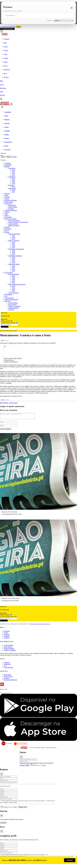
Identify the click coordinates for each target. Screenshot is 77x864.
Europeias (11, 185)
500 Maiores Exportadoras (16, 249)
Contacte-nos (4, 26)
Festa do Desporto (13, 274)
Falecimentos (8, 294)
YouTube (6, 638)
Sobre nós (7, 301)
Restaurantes (12, 205)
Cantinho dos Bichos (11, 210)
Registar (9, 156)
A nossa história (13, 303)
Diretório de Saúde (13, 264)
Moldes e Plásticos (13, 240)
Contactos (11, 309)
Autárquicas (11, 168)
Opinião (7, 212)
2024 (13, 180)
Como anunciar (9, 298)
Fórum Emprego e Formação (16, 284)
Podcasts (7, 227)
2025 (13, 170)
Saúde (6, 195)
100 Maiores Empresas (15, 256)
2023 (13, 239)
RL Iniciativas (9, 272)
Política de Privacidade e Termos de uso (40, 624)
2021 (13, 171)
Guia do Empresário (14, 234)
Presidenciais (12, 188)
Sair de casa (8, 203)
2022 (13, 182)
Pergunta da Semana (11, 200)
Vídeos (7, 215)
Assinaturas (7, 664)
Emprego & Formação (11, 299)
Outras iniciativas (13, 293)
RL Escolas (8, 229)
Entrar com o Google (39, 765)
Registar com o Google (9, 807)
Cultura (7, 198)
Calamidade (8, 165)
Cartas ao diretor (13, 224)
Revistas (7, 232)
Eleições (7, 166)
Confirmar (3, 822)
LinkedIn (6, 636)
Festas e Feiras (12, 207)
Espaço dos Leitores (10, 219)
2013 (13, 175)
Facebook (7, 631)
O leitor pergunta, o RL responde (18, 222)
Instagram (7, 634)
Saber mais (4, 319)
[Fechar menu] (11, 104)
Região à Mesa (9, 202)
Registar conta (23, 807)
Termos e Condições (14, 306)
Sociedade (8, 163)
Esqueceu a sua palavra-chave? (29, 763)
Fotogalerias (8, 217)
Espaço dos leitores (14, 220)
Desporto (7, 197)
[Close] (21, 756)
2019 (13, 183)
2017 (13, 173)
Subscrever (5, 326)
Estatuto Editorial (13, 308)
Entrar (18, 26)
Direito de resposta (13, 225)
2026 (13, 190)
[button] (38, 81)
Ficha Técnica (12, 304)
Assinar (10, 26)
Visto (6, 213)
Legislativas (11, 176)
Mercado (7, 193)
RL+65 (7, 230)
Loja (14, 26)
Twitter (6, 633)
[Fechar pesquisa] (72, 8)
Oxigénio (11, 208)
